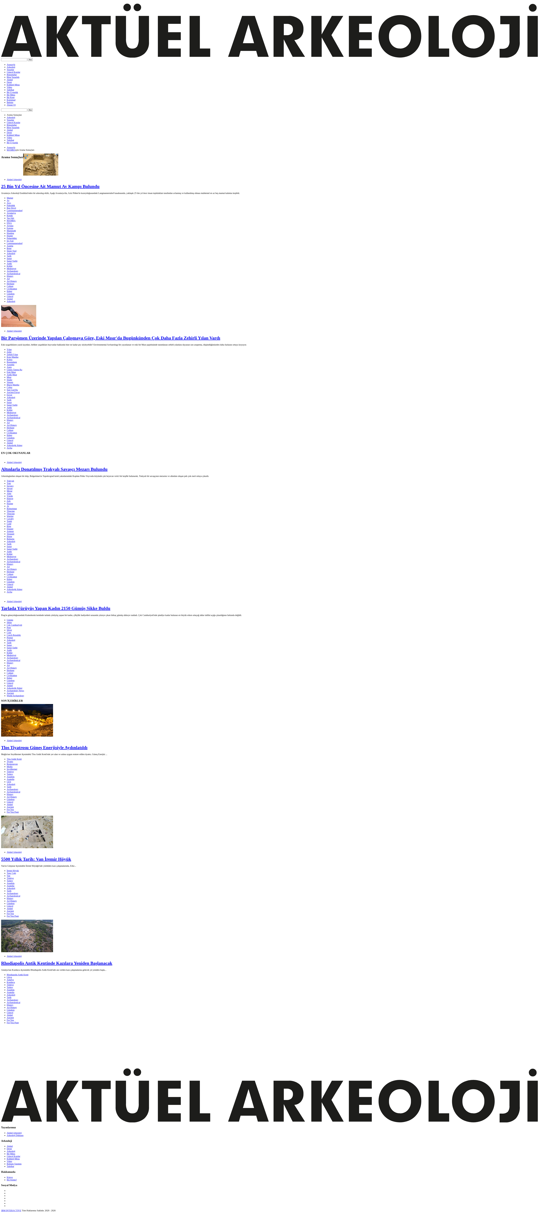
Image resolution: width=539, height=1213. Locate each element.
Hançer (10, 498)
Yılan (9, 349)
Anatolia (10, 779)
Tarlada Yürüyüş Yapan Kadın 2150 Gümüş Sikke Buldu (55, 608)
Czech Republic (14, 635)
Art (8, 278)
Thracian (11, 511)
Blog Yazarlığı (13, 77)
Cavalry (10, 519)
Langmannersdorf (14, 210)
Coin (9, 632)
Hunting (10, 233)
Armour (10, 531)
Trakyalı (10, 481)
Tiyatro (10, 761)
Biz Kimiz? (12, 1180)
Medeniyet (11, 268)
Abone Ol (11, 105)
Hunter (10, 236)
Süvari (9, 488)
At (8, 506)
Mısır (9, 377)
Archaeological (13, 273)
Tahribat (10, 90)
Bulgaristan (12, 508)
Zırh (9, 501)
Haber (9, 291)
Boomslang (12, 362)
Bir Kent (10, 97)
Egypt (9, 395)
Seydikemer (12, 769)
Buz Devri (11, 208)
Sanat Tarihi (12, 261)
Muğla (9, 766)
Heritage (10, 284)
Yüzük (10, 496)
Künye (10, 1177)
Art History (12, 281)
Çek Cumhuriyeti (14, 625)
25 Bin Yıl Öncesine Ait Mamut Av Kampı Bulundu (50, 186)
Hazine (10, 503)
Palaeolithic (12, 238)
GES (9, 782)
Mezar (9, 491)
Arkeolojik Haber (14, 445)
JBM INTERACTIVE (11, 1210)
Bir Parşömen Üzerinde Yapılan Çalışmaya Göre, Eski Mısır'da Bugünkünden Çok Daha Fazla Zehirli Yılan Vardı (110, 337)
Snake (9, 380)
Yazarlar (10, 69)
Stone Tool (11, 251)
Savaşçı (10, 486)
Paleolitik (11, 205)
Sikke (9, 622)
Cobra (9, 387)
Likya (9, 977)
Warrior (10, 516)
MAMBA (11, 150)
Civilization (12, 289)
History (10, 276)
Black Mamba (13, 385)
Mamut (10, 198)
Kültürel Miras (13, 85)
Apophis (10, 364)
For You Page (13, 812)
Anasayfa (11, 64)
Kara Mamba (12, 357)
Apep (9, 367)
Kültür (9, 266)
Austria (10, 246)
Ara (30, 60)
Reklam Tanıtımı (14, 1164)
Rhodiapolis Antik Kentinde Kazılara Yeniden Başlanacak (56, 963)
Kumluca (11, 982)
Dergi (9, 82)
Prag (9, 627)
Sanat (9, 258)
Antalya (10, 980)
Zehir (9, 352)
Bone (9, 248)
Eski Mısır (11, 372)
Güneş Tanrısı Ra (14, 369)
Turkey (10, 774)
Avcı (9, 203)
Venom (10, 382)
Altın (9, 493)
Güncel (10, 296)
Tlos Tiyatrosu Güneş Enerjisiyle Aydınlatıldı (44, 747)
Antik (9, 263)
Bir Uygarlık (12, 92)
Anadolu (10, 777)
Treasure (10, 534)
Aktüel (10, 80)
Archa (9, 448)
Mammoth (11, 231)
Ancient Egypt (13, 392)
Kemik (10, 215)
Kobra (9, 359)
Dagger (10, 529)
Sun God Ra (12, 390)
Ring (9, 526)
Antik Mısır (12, 375)
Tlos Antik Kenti (14, 759)
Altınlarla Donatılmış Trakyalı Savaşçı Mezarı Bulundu (54, 469)
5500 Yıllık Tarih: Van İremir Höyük (36, 859)
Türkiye (10, 771)
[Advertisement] (85, 1045)
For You (10, 809)
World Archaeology (15, 695)
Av (8, 200)
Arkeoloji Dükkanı (15, 1135)
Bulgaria (10, 539)
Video (9, 87)
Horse (9, 536)
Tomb (9, 521)
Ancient (10, 693)
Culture (10, 286)
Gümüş (10, 620)
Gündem (10, 294)
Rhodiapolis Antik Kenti (17, 975)
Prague (10, 637)
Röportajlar (12, 74)
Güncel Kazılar (13, 72)
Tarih (9, 256)
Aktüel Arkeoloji (14, 179)
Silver (9, 630)
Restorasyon (12, 764)
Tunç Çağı (11, 873)
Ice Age (10, 241)
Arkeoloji (11, 67)
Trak (9, 483)
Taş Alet (10, 218)
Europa (10, 228)
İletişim (10, 102)
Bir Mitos (11, 95)
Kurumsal (11, 100)
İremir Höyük (13, 870)
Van (8, 876)
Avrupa (10, 225)
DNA (9, 223)
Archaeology (12, 271)
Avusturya (11, 213)
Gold (9, 524)
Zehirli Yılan (12, 354)
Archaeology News (15, 690)
